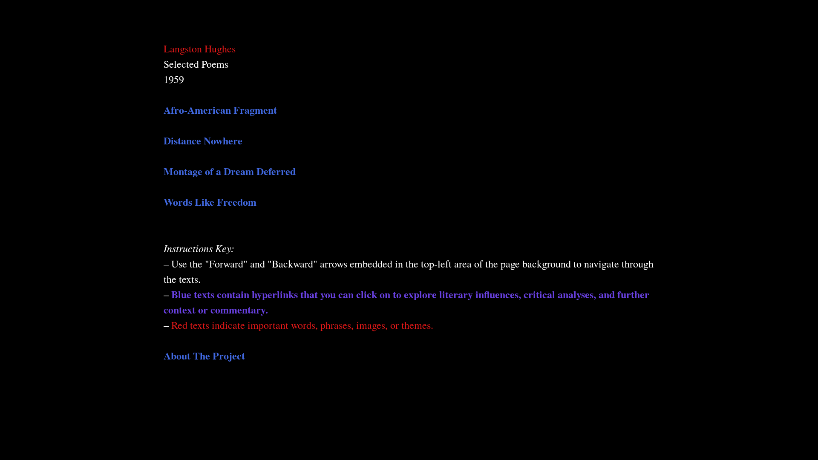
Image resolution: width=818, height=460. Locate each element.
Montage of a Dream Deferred (230, 171)
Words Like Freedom (210, 201)
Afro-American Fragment (220, 109)
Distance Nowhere (203, 140)
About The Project (204, 355)
